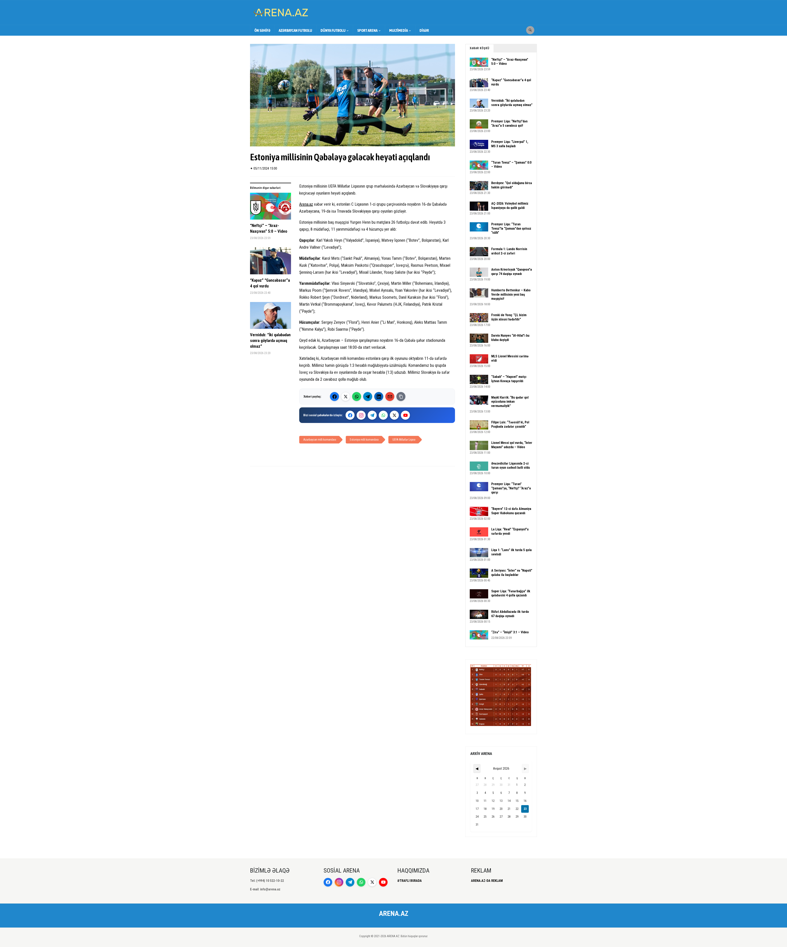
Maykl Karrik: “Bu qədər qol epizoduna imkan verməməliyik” (510, 401)
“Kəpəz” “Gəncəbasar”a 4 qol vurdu (270, 283)
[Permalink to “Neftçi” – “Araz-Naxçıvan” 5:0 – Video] (270, 208)
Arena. (304, 204)
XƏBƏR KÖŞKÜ (479, 48)
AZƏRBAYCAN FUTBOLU (295, 30)
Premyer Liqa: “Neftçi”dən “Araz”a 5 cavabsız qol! (509, 123)
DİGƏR (424, 30)
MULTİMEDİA (398, 30)
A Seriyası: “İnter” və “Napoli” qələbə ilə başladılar (511, 573)
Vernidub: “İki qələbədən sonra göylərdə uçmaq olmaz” (270, 340)
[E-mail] (389, 396)
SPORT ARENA (367, 30)
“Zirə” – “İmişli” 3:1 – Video (510, 632)
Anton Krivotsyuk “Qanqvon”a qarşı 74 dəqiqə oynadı (511, 272)
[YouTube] (405, 415)
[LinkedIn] (378, 396)
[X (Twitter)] (345, 396)
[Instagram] (361, 415)
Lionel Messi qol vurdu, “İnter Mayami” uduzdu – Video (511, 445)
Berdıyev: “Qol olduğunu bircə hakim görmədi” (511, 185)
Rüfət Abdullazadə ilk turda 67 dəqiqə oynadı (510, 614)
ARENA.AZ (393, 913)
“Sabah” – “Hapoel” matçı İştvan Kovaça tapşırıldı (508, 379)
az (311, 204)
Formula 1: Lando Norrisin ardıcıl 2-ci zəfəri (509, 251)
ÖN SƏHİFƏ (262, 30)
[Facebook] (334, 396)
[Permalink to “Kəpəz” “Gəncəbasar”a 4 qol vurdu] (270, 262)
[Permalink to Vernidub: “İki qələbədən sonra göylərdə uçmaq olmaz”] (270, 317)
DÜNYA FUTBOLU (333, 30)
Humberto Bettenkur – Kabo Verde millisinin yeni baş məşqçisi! (511, 294)
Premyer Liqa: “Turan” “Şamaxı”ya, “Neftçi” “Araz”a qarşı (511, 488)
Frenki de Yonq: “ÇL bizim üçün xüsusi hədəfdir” (509, 317)
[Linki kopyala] (400, 396)
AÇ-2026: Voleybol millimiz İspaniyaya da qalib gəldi (509, 206)
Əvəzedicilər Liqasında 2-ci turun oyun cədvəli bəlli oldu (510, 466)
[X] (394, 415)
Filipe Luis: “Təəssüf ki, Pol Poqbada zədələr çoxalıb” (510, 424)
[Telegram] (367, 396)
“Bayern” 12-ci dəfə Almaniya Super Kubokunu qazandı (511, 511)
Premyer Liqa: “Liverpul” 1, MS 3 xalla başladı (509, 144)
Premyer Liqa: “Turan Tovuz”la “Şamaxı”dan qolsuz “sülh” (511, 228)
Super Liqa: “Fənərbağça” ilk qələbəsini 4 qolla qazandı (510, 593)
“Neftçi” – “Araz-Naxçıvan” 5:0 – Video (268, 228)
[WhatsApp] (356, 396)
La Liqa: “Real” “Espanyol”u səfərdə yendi (510, 531)
